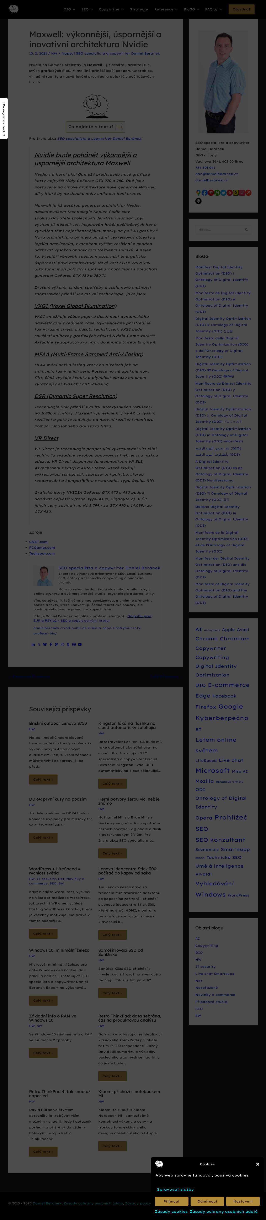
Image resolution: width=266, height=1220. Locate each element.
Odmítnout (207, 1201)
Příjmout (172, 1201)
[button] (258, 1164)
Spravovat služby (175, 1189)
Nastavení (242, 1201)
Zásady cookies (171, 1211)
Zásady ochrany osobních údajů (224, 1211)
